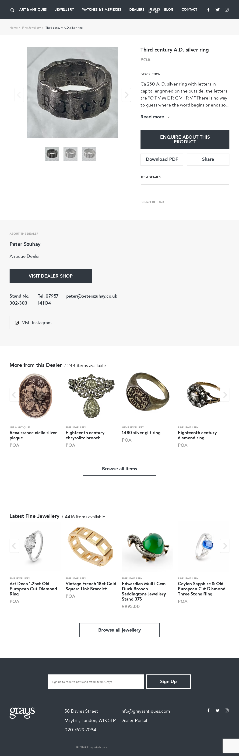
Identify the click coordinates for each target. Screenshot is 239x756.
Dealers (136, 9)
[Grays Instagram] (226, 9)
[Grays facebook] (208, 9)
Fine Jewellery (31, 27)
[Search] (12, 9)
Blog (168, 9)
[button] (52, 154)
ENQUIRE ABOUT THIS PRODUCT (185, 139)
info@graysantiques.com (145, 711)
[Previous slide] (19, 95)
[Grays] (22, 712)
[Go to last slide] (14, 395)
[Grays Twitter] (217, 9)
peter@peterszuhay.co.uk (91, 296)
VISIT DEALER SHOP (51, 276)
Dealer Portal (133, 720)
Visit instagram (37, 322)
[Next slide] (126, 95)
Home (14, 27)
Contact (189, 9)
